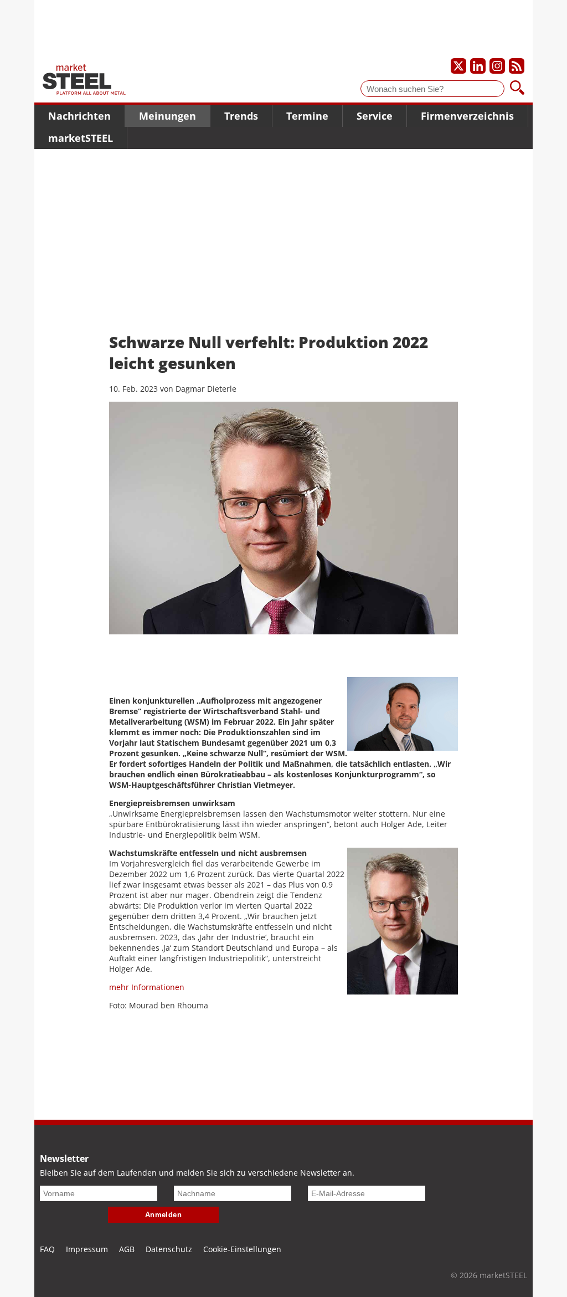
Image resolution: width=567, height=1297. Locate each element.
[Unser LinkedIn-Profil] (478, 66)
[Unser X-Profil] (458, 66)
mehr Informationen (146, 987)
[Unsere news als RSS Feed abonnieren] (516, 66)
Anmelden (163, 1215)
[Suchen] (517, 88)
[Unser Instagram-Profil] (497, 66)
